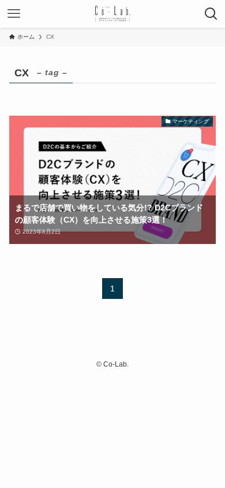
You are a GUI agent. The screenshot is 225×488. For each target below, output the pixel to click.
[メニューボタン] (14, 14)
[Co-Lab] (112, 14)
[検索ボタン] (211, 14)
